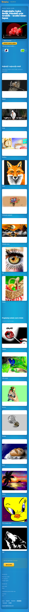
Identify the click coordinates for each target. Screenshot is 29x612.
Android (4, 593)
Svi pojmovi (5, 578)
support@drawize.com (8, 605)
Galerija (8, 8)
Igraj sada (9, 564)
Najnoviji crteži (5, 576)
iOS (3, 595)
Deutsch (13, 600)
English (8, 600)
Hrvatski (19, 600)
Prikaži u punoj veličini (9, 43)
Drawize (4, 8)
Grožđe (12, 8)
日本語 (10, 603)
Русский (5, 603)
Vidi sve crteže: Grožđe (8, 46)
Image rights (5, 580)
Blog (3, 588)
